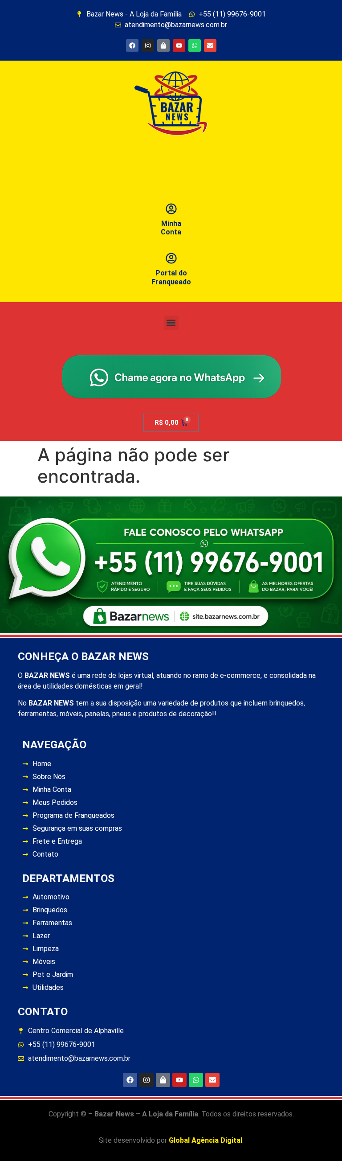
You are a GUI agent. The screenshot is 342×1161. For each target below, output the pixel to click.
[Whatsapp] (194, 45)
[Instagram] (148, 45)
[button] (171, 323)
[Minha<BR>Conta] (171, 208)
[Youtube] (179, 45)
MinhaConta (171, 227)
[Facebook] (132, 45)
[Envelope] (210, 45)
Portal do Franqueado (171, 277)
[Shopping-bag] (163, 45)
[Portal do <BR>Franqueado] (171, 258)
